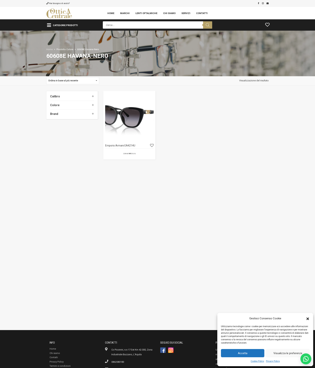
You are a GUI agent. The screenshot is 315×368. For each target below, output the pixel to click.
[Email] (268, 3)
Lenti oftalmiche (146, 13)
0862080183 (117, 362)
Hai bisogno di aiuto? (59, 3)
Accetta (242, 353)
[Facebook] (258, 3)
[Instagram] (263, 3)
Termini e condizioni (60, 366)
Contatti (202, 13)
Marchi (125, 13)
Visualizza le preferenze (287, 353)
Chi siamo (169, 13)
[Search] (207, 25)
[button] (308, 318)
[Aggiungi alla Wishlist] (152, 145)
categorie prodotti (65, 25)
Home (110, 13)
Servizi (185, 13)
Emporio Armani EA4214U (120, 145)
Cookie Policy (257, 361)
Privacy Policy (273, 361)
